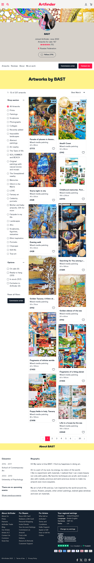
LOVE (12, 191)
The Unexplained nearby (17, 174)
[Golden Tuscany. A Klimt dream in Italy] (42, 283)
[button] (16, 100)
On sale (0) (14, 269)
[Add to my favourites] (53, 148)
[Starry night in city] (42, 177)
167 (54, 42)
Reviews (14, 66)
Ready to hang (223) (16, 274)
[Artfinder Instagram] (85, 560)
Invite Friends (24, 524)
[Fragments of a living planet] (72, 353)
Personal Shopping (26, 522)
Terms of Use (20, 558)
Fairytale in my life (16, 215)
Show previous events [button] (11, 495)
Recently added (16, 130)
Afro (11, 225)
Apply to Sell (43, 530)
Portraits (13, 242)
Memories (14, 180)
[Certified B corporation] (67, 538)
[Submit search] (8, 4)
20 (80, 438)
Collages (13, 126)
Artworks (5, 66)
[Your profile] (86, 4)
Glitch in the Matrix (15, 185)
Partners (5, 522)
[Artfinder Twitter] (81, 560)
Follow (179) (48, 55)
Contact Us (6, 535)
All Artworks (15, 106)
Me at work (31, 66)
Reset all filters (13, 294)
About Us (5, 516)
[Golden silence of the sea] (72, 298)
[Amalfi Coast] (72, 126)
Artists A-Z (6, 533)
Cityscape (14, 246)
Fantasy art (14, 194)
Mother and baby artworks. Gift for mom (17, 208)
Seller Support (44, 527)
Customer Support (26, 544)
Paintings (14, 114)
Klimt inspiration (17, 238)
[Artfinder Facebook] (77, 560)
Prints (12, 110)
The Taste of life (17, 151)
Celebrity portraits (14, 199)
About (22, 66)
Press (4, 519)
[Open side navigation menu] (2, 4)
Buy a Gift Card (24, 516)
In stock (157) (15, 279)
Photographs (15, 122)
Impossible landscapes (14, 135)
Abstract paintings (13, 141)
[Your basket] (91, 4)
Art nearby (14, 147)
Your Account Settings (27, 527)
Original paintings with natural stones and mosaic (16, 165)
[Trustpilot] (74, 545)
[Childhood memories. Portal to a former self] (72, 179)
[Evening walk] (42, 228)
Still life (13, 250)
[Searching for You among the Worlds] (72, 237)
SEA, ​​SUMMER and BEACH (16, 156)
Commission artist (68, 66)
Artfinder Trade (7, 524)
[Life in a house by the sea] (72, 409)
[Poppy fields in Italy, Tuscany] (42, 398)
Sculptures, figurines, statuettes (14, 231)
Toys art (13, 254)
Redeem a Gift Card (26, 519)
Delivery (22, 538)
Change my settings (67, 529)
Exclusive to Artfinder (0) (15, 284)
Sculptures (14, 118)
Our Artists (6, 530)
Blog (3, 527)
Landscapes (15, 221)
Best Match (76, 92)
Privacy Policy (32, 558)
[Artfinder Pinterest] (89, 560)
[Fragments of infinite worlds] (42, 342)
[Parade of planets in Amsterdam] (42, 124)
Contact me (85, 66)
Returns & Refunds (26, 541)
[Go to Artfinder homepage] (47, 4)
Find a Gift (23, 535)
